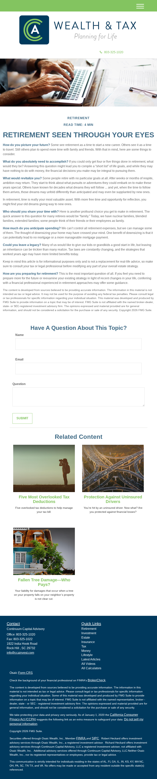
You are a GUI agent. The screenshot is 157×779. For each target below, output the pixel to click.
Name (19, 335)
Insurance (88, 642)
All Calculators (91, 668)
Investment (88, 633)
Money (86, 650)
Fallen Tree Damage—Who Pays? (44, 582)
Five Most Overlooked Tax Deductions (44, 499)
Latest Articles (90, 659)
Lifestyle (87, 655)
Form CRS (25, 672)
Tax (83, 646)
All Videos (88, 663)
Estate (85, 637)
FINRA (81, 738)
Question (19, 384)
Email (19, 359)
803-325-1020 (113, 52)
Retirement (88, 628)
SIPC (95, 738)
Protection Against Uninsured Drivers (113, 499)
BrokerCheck (96, 680)
